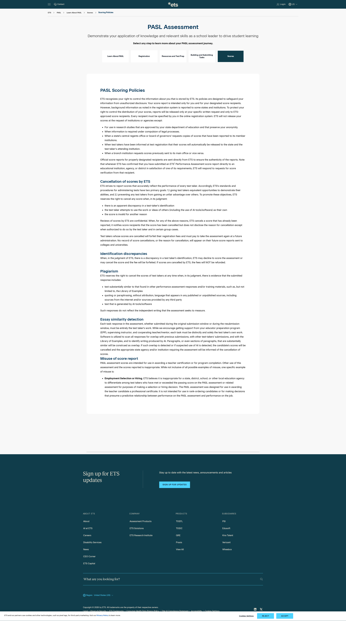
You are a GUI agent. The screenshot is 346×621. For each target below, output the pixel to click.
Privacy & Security (98, 611)
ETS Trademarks (116, 611)
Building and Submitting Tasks (202, 56)
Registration (144, 56)
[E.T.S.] (173, 4)
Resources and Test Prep (173, 56)
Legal (85, 611)
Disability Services (92, 542)
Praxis (179, 542)
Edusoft (226, 528)
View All (180, 549)
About (86, 521)
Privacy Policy (103, 615)
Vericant (226, 542)
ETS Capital (89, 563)
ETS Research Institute (141, 535)
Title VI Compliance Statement (175, 611)
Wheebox (227, 549)
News (86, 549)
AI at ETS (87, 528)
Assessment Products (141, 521)
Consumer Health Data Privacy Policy (142, 611)
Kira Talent (227, 535)
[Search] (261, 579)
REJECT (265, 616)
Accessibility (196, 611)
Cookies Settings (212, 611)
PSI (224, 521)
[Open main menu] (49, 4)
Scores (230, 56)
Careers (87, 535)
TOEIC (179, 528)
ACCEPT (284, 616)
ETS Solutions (137, 528)
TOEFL (179, 521)
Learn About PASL (115, 56)
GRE (178, 535)
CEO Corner (89, 556)
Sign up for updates (175, 485)
